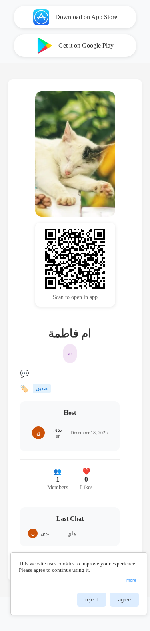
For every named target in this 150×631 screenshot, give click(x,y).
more (131, 580)
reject (91, 600)
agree (124, 600)
